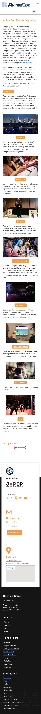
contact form (27, 62)
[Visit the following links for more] (7, 497)
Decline (9, 712)
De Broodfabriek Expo (13, 561)
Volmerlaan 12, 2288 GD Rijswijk (17, 563)
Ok (2, 712)
